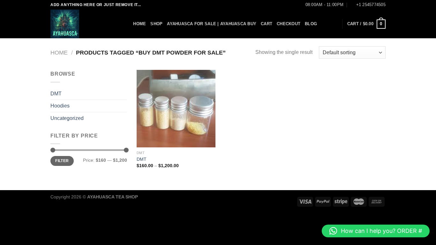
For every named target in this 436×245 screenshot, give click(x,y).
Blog (311, 23)
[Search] (126, 24)
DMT (56, 93)
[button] (376, 231)
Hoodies (60, 105)
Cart (266, 23)
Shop (156, 23)
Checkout (288, 23)
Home (139, 23)
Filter (62, 161)
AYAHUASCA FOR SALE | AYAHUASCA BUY (211, 23)
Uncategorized (67, 118)
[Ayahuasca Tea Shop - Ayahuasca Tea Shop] (82, 24)
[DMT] (176, 108)
